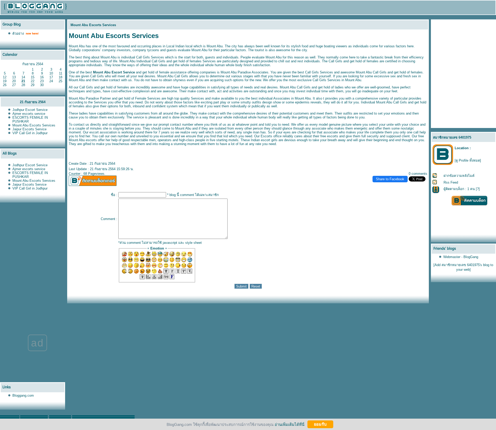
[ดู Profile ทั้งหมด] (468, 160)
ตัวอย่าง (18, 33)
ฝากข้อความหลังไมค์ (459, 176)
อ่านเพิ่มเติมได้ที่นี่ (289, 424)
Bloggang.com (23, 395)
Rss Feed (451, 182)
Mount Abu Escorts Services (33, 125)
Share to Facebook (390, 179)
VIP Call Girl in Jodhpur (30, 133)
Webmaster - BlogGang (460, 257)
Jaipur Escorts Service (29, 129)
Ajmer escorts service (28, 114)
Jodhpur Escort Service (30, 110)
